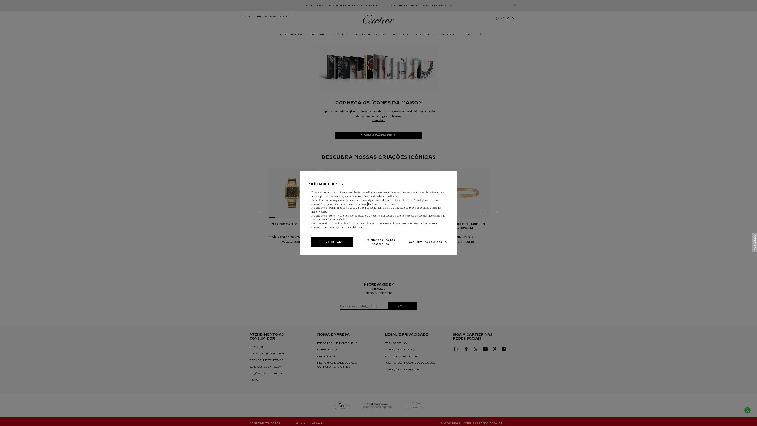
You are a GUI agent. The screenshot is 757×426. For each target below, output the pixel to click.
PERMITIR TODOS (332, 241)
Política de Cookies (383, 204)
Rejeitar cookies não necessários (380, 241)
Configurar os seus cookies (428, 241)
